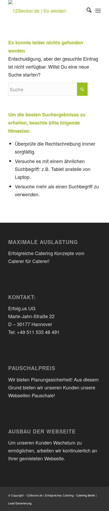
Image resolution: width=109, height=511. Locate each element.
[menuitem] (86, 10)
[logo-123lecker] (45, 10)
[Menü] (98, 10)
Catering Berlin (85, 495)
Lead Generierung (19, 503)
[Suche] (86, 10)
